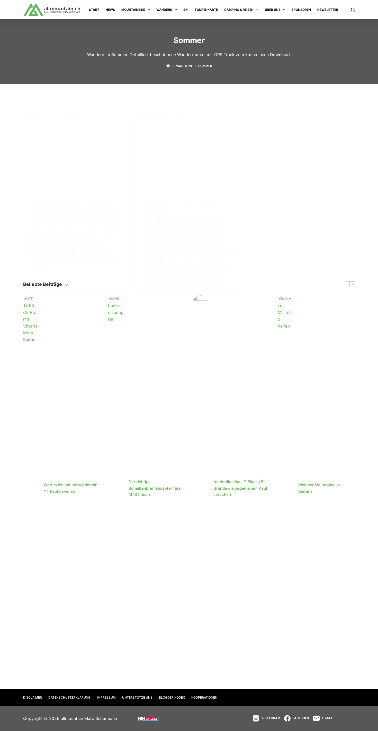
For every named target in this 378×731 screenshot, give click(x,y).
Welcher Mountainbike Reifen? (319, 488)
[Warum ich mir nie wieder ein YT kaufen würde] (31, 488)
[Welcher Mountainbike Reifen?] (285, 488)
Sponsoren (301, 10)
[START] (168, 66)
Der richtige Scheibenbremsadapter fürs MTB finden (155, 488)
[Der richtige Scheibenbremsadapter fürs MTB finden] (115, 488)
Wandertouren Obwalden (86, 205)
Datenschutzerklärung (69, 697)
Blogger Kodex (172, 697)
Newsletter (327, 10)
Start (94, 10)
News (110, 10)
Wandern (164, 10)
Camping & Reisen (239, 10)
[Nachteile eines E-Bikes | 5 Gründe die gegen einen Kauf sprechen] (200, 488)
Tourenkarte (206, 10)
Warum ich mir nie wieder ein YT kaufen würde (70, 488)
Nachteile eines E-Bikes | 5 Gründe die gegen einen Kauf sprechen (240, 488)
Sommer (38, 205)
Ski (185, 10)
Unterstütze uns (137, 697)
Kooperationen (204, 697)
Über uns (273, 10)
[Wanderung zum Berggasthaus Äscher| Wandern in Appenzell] (189, 155)
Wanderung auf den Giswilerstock (75, 215)
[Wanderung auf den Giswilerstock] (76, 155)
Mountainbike (133, 10)
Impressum (106, 697)
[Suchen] (353, 10)
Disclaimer (32, 697)
